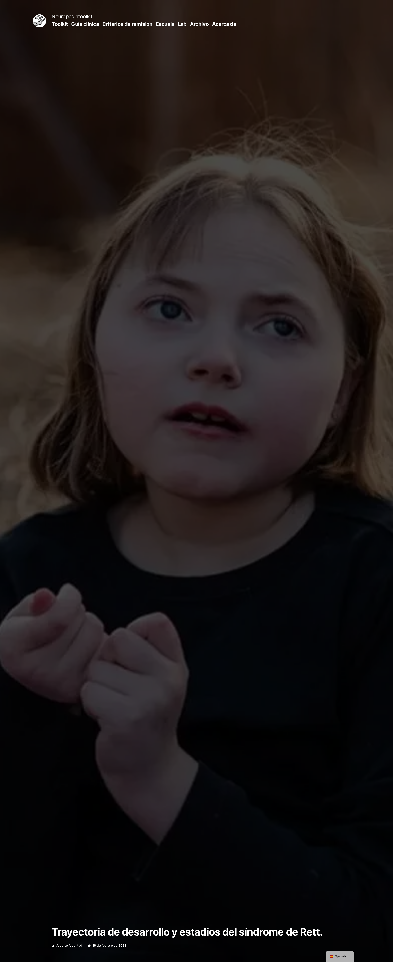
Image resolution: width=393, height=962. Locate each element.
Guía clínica (85, 24)
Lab (182, 24)
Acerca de (224, 24)
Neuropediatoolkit (72, 16)
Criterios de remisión (127, 24)
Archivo (199, 24)
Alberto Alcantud (69, 945)
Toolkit (60, 24)
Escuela (165, 24)
